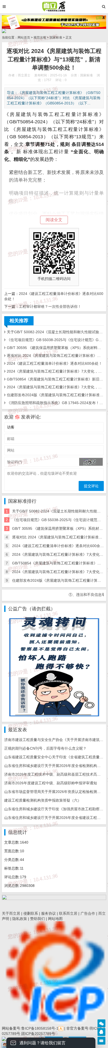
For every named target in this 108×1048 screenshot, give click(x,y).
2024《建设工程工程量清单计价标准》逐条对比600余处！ (54, 363)
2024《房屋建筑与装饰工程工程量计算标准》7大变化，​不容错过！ (55, 371)
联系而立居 (68, 913)
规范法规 (40, 37)
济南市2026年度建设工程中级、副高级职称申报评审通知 (50, 783)
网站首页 (24, 37)
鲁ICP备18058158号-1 (39, 1028)
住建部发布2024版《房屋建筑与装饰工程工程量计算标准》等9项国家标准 (55, 395)
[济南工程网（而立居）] (54, 6)
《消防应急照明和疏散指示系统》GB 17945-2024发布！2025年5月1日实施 (55, 403)
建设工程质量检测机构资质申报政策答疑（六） (42, 800)
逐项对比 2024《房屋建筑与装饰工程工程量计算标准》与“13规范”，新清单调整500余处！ (55, 355)
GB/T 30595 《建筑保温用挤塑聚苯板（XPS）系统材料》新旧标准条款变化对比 (55, 348)
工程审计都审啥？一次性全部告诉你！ (50, 306)
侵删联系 (30, 913)
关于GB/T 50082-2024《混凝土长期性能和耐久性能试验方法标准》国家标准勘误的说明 (55, 332)
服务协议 (48, 913)
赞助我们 (37, 919)
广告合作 (87, 913)
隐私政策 (19, 919)
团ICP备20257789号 (37, 1033)
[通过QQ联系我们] (101, 1032)
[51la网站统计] (60, 1028)
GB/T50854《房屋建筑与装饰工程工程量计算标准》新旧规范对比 (55, 379)
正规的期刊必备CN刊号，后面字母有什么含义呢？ (45, 748)
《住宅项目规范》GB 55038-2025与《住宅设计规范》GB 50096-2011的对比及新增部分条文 (55, 340)
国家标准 (56, 37)
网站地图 (55, 919)
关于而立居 (11, 913)
